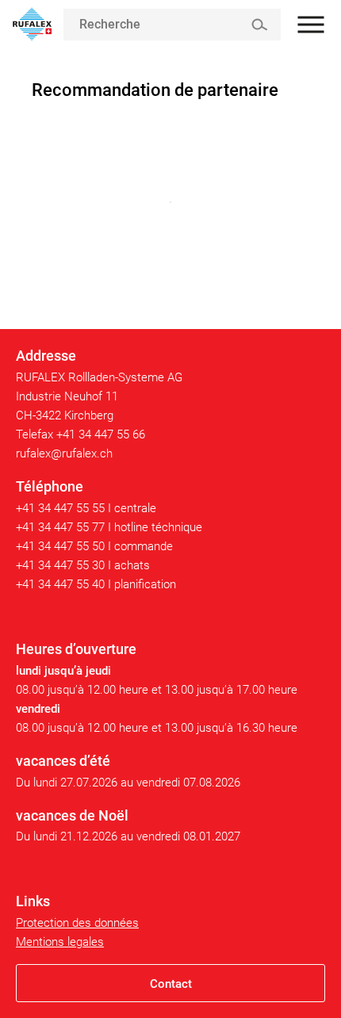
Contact (171, 984)
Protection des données (77, 923)
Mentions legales (60, 942)
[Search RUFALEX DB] (259, 25)
